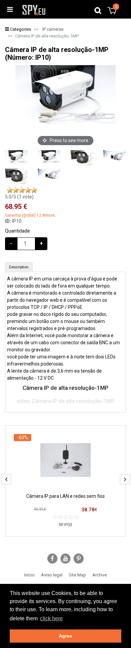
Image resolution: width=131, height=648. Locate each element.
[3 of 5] (22, 190)
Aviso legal (51, 574)
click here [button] (51, 618)
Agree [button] (65, 636)
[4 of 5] (28, 190)
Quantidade (17, 231)
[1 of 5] (10, 190)
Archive (99, 574)
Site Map (77, 574)
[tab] (19, 267)
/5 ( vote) (19, 196)
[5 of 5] (34, 190)
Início (29, 574)
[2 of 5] (16, 190)
